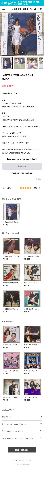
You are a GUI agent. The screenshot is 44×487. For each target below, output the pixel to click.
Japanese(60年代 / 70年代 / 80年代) (17, 438)
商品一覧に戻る (22, 450)
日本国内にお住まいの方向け (22, 173)
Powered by (19, 464)
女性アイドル (6, 417)
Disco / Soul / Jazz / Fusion (14, 424)
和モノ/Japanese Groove (12, 431)
